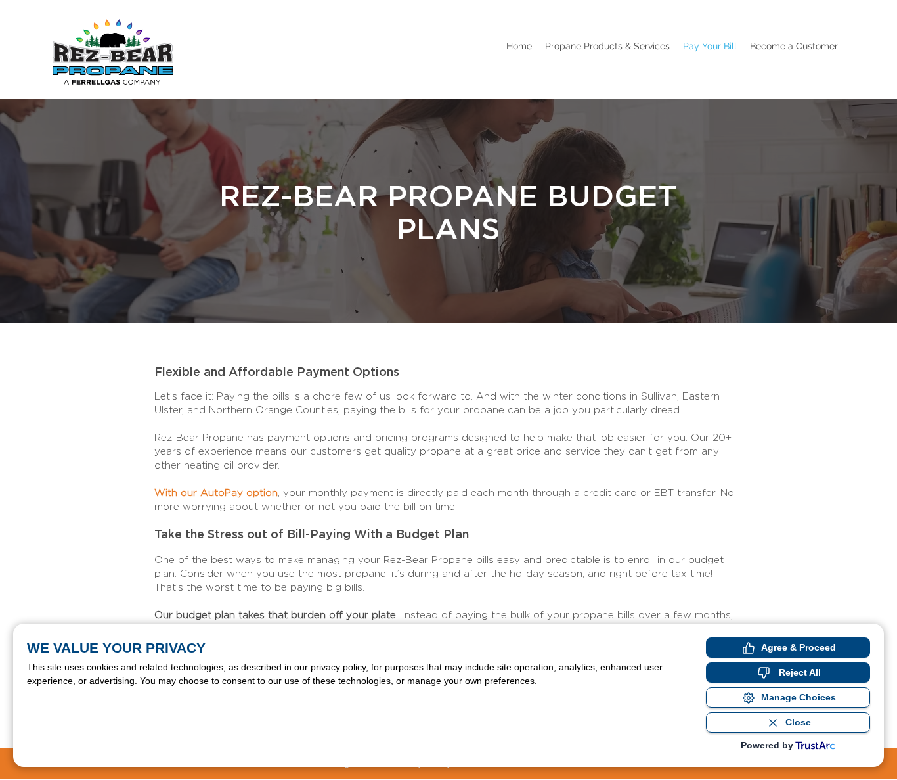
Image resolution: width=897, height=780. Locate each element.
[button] (607, 46)
